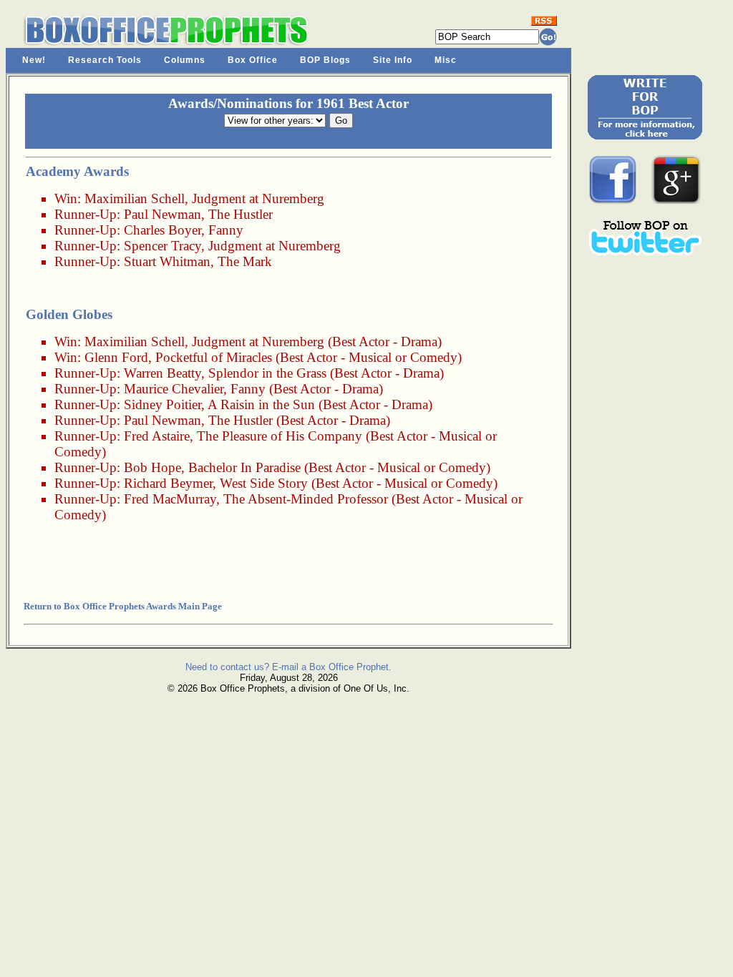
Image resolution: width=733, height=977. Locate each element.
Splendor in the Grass (267, 373)
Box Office (253, 60)
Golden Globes (69, 314)
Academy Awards (77, 171)
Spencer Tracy (162, 245)
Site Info (392, 60)
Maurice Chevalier (173, 388)
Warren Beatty (162, 373)
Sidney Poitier (162, 404)
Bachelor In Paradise (244, 467)
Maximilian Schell (134, 198)
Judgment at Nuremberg (258, 198)
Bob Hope (152, 467)
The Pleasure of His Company (279, 435)
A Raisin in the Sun (261, 404)
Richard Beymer (168, 483)
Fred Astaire (157, 435)
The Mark (245, 261)
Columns (184, 60)
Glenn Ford (116, 357)
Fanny (225, 229)
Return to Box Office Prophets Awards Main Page (123, 606)
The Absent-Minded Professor (305, 498)
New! (34, 60)
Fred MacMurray (170, 498)
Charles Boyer (162, 229)
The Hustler (240, 214)
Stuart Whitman (167, 261)
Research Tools (105, 60)
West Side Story (264, 483)
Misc (446, 60)
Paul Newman (162, 214)
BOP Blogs (325, 60)
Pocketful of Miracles (213, 357)
